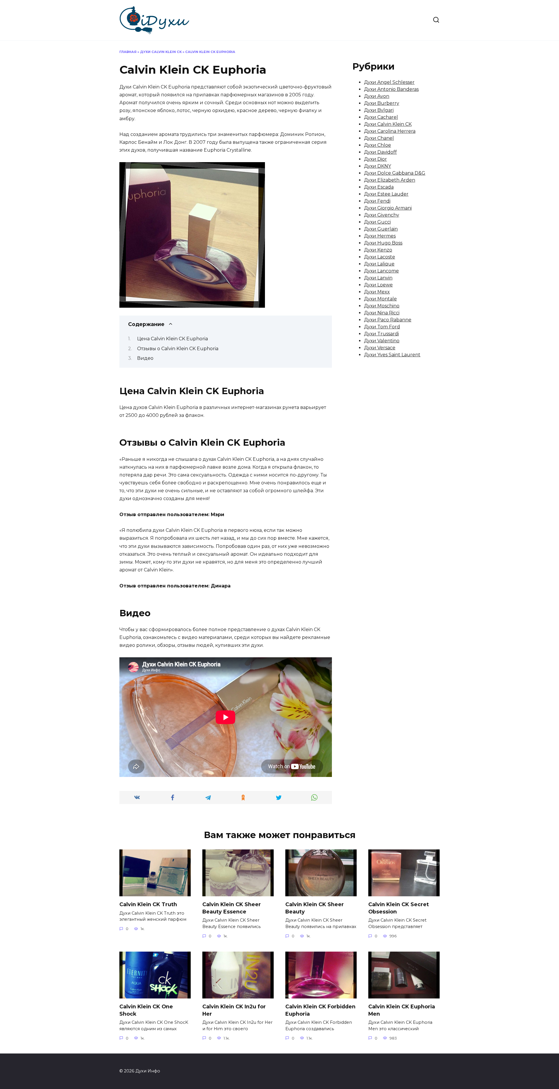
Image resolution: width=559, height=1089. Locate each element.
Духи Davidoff (380, 152)
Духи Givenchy (381, 215)
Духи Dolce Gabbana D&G (394, 173)
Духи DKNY (377, 166)
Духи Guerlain (381, 229)
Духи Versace (379, 347)
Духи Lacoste (379, 257)
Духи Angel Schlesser (389, 82)
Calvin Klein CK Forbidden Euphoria (320, 1010)
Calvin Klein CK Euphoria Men (401, 1010)
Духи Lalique (379, 264)
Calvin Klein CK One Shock (146, 1010)
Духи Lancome (381, 271)
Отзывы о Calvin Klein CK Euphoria (177, 348)
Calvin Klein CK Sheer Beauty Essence (231, 908)
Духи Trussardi (381, 334)
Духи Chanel (379, 138)
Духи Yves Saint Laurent (392, 354)
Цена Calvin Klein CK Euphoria (172, 338)
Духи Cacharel (381, 117)
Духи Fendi (377, 201)
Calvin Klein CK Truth (148, 904)
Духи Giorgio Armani (388, 208)
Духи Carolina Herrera (389, 131)
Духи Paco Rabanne (387, 320)
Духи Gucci (377, 222)
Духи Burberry (381, 103)
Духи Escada (379, 187)
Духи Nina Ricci (381, 313)
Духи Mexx (377, 292)
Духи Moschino (381, 306)
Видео (145, 358)
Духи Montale (380, 299)
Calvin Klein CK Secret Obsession (398, 908)
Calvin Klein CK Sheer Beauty (314, 908)
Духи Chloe (377, 145)
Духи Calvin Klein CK (161, 52)
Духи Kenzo (378, 250)
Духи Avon (376, 96)
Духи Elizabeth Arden (389, 180)
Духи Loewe (378, 285)
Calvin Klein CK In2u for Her (234, 1010)
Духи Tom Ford (382, 327)
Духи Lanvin (378, 278)
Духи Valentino (381, 340)
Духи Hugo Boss (383, 243)
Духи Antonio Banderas (391, 89)
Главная (128, 52)
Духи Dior (375, 159)
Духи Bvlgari (379, 110)
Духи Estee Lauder (386, 194)
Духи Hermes (380, 236)
